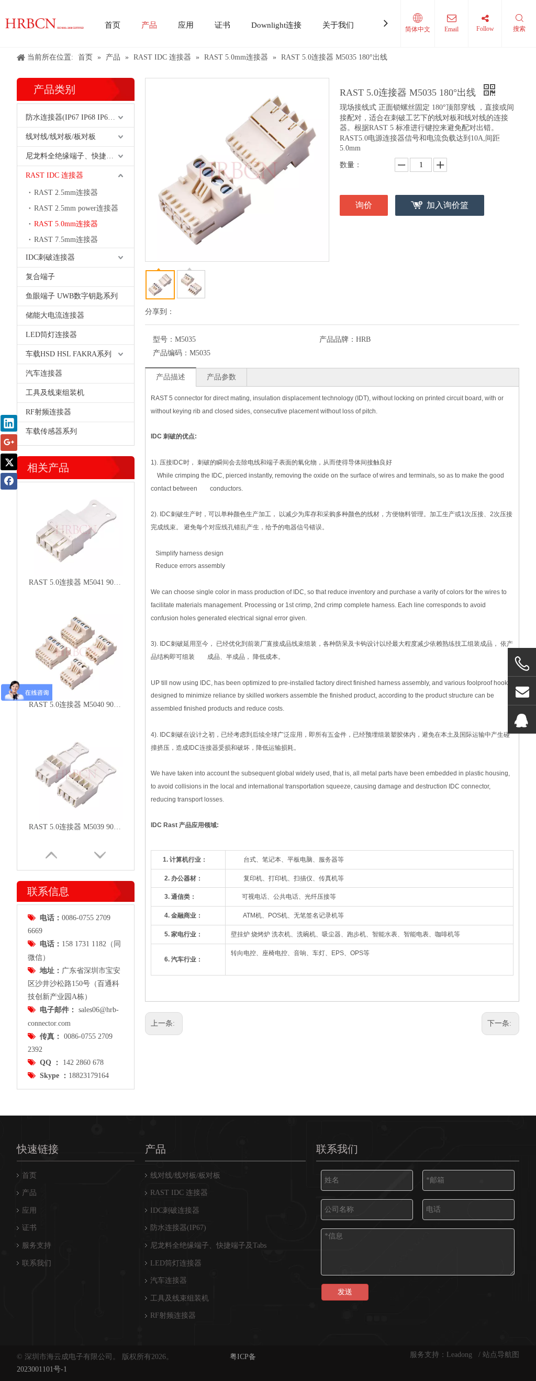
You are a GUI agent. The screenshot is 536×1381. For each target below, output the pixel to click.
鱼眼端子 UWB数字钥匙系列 (72, 296)
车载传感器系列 (51, 431)
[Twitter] (9, 462)
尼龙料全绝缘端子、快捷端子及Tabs (80, 156)
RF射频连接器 (48, 412)
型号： (164, 339)
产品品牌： (337, 339)
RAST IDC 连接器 (54, 175)
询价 (363, 205)
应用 (186, 25)
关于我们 (338, 25)
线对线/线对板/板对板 (61, 137)
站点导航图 (501, 1355)
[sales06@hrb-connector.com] (522, 691)
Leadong (460, 1355)
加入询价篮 (447, 205)
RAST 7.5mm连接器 (66, 239)
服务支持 (36, 1245)
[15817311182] (522, 664)
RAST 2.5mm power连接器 (76, 208)
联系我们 (36, 1263)
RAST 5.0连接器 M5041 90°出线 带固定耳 (76, 582)
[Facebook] (9, 481)
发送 (345, 1292)
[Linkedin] (9, 423)
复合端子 (40, 277)
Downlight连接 (276, 25)
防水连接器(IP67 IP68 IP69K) (72, 117)
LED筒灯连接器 (51, 335)
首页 (112, 25)
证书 (222, 25)
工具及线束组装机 (55, 393)
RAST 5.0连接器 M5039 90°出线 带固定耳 (76, 827)
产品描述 (170, 377)
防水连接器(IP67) (178, 1228)
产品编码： (171, 353)
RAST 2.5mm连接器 (66, 192)
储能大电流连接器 (55, 315)
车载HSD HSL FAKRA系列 (68, 354)
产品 (149, 25)
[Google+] (9, 442)
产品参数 (221, 377)
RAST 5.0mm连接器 (66, 224)
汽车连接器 (44, 373)
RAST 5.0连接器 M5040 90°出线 (76, 705)
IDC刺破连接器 (50, 257)
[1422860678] (522, 720)
